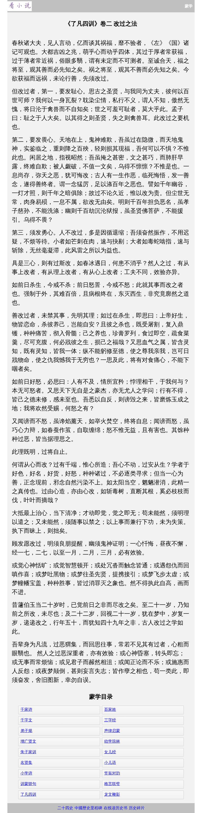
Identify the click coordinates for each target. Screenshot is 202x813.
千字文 (26, 720)
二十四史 (65, 808)
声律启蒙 (112, 731)
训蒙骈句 (28, 784)
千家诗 (26, 709)
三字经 (110, 720)
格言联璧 (112, 784)
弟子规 (26, 731)
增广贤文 (28, 741)
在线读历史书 (115, 808)
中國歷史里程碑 (88, 808)
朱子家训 (28, 752)
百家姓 (110, 709)
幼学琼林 (112, 741)
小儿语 (110, 762)
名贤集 (26, 762)
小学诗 (26, 773)
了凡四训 (28, 794)
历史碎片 (137, 808)
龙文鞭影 (112, 794)
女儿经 (110, 752)
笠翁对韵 (112, 773)
